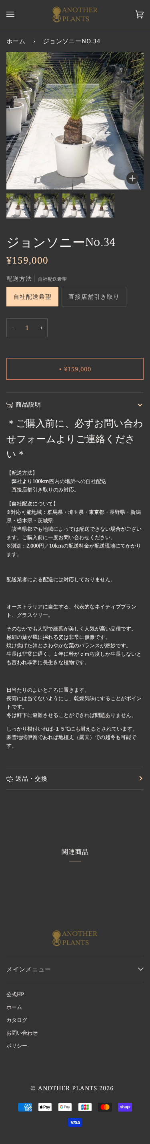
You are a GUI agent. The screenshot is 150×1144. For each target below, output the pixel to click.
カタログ (16, 1019)
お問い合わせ (22, 1032)
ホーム (16, 41)
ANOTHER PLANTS (67, 1088)
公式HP (15, 994)
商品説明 (28, 404)
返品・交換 (32, 778)
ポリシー (16, 1045)
